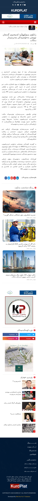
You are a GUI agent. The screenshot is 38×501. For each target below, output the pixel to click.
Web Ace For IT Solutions (23, 496)
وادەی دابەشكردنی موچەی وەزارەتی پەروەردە (13, 393)
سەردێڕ (36, 27)
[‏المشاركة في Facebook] (6, 178)
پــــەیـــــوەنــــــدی (30, 463)
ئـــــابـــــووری (31, 447)
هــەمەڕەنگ (32, 450)
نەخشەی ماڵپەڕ (31, 460)
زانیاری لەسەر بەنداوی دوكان (12, 424)
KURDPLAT (19, 10)
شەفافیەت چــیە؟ (15, 414)
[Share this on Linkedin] (17, 178)
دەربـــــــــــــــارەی (30, 467)
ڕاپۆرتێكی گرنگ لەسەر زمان (12, 403)
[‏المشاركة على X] (9, 178)
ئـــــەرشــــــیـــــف (30, 471)
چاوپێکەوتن (33, 454)
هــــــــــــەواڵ (31, 443)
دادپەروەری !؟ (17, 381)
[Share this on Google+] (11, 178)
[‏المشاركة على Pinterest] (14, 178)
